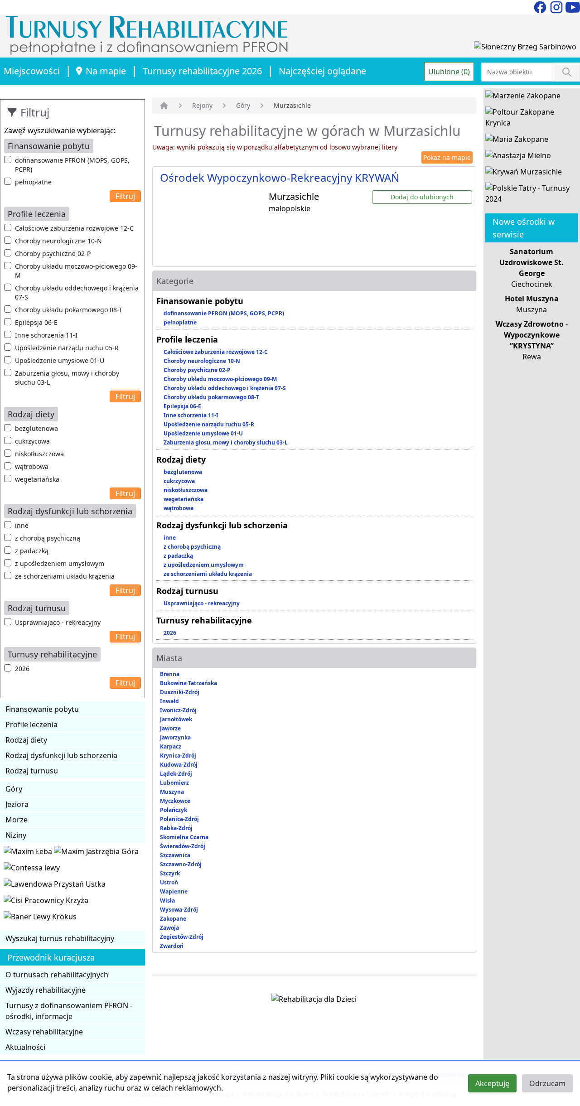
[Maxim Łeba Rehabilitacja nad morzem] (29, 853)
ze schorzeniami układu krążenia (65, 576)
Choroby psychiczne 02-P (53, 253)
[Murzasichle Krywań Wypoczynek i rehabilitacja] (523, 174)
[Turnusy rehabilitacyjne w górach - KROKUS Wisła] (40, 918)
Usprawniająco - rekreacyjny (58, 622)
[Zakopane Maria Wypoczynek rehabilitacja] (516, 141)
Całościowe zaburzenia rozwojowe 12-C (74, 228)
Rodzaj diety (26, 740)
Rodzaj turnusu (31, 771)
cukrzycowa (32, 441)
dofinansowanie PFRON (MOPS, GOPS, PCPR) (72, 165)
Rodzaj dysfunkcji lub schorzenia (61, 755)
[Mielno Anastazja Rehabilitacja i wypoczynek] (518, 157)
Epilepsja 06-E (36, 322)
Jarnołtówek (176, 719)
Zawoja (169, 928)
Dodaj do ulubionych (422, 197)
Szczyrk (170, 873)
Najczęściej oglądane (322, 71)
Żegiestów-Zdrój (181, 937)
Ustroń (169, 882)
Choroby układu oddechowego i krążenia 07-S (77, 292)
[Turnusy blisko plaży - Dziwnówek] (32, 869)
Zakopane (173, 918)
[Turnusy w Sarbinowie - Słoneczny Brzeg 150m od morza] (525, 48)
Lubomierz (174, 783)
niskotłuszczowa (39, 453)
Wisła (167, 900)
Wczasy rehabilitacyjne (44, 1032)
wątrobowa (31, 466)
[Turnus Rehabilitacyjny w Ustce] (55, 886)
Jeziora (17, 804)
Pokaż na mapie (447, 157)
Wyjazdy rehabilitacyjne (45, 990)
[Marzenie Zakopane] (523, 97)
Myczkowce (175, 801)
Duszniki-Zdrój (179, 692)
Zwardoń (172, 946)
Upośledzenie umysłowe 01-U (59, 360)
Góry (13, 789)
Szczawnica (175, 855)
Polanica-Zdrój (179, 819)
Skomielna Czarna (184, 837)
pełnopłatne (33, 182)
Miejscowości (32, 71)
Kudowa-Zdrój (179, 764)
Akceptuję (492, 1083)
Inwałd (169, 701)
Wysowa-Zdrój (179, 909)
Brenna (169, 674)
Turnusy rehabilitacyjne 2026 (202, 71)
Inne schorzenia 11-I (46, 335)
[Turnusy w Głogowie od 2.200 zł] (46, 902)
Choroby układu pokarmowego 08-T (68, 309)
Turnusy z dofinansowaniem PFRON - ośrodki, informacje (68, 1010)
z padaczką (31, 550)
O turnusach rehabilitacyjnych (56, 975)
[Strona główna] (164, 105)
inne (22, 525)
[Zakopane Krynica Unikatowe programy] (531, 119)
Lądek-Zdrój (176, 774)
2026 (22, 668)
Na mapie (106, 71)
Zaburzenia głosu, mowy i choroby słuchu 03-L (67, 377)
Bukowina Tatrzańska (188, 683)
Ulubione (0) (449, 72)
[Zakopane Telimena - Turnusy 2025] (531, 195)
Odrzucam (547, 1083)
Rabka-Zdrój (176, 828)
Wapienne (174, 891)
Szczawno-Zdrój (181, 864)
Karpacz (170, 746)
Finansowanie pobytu (42, 709)
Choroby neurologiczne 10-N (58, 241)
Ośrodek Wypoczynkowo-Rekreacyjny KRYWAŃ (279, 177)
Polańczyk (173, 810)
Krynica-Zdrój (178, 755)
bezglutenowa (36, 428)
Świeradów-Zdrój (182, 846)
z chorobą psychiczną (47, 538)
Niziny (15, 835)
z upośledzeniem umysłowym (59, 563)
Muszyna (172, 792)
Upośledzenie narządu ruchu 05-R (67, 347)
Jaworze (170, 728)
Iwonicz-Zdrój (178, 710)
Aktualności (25, 1047)
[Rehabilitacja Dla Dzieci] (314, 1001)
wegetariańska (37, 479)
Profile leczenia (31, 724)
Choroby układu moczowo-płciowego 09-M (76, 271)
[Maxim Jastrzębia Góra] (96, 853)
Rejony (202, 105)
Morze (16, 820)
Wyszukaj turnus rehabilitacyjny (59, 938)
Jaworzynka (175, 737)
